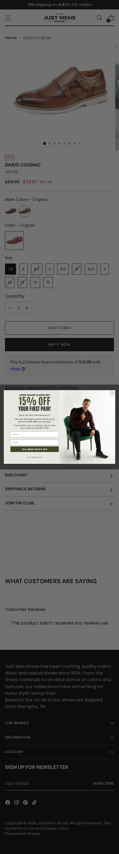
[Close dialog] (112, 393)
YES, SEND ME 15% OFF (34, 449)
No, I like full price (34, 457)
